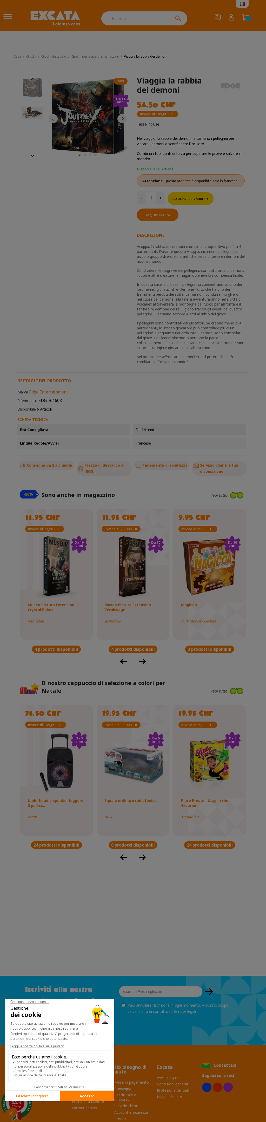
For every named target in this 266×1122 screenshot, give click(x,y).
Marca (22, 392)
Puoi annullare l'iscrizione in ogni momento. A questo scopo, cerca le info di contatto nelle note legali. (179, 1008)
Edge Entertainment (48, 392)
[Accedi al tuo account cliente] (231, 18)
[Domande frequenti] (218, 18)
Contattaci (225, 1065)
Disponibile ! (147, 169)
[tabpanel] (87, 118)
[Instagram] (217, 1087)
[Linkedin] (228, 1087)
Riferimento (27, 400)
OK (209, 991)
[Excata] (55, 18)
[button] (210, 495)
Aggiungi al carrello (190, 198)
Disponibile (26, 409)
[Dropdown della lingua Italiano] (242, 4)
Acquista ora (158, 215)
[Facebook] (206, 1087)
